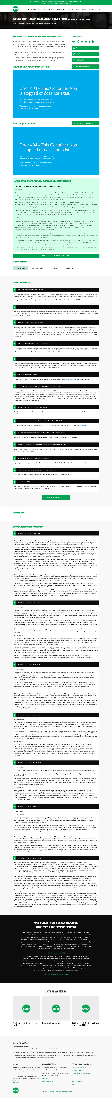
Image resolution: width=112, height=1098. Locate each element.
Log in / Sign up (77, 1)
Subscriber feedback (77, 1081)
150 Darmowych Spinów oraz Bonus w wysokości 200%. (85, 1024)
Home (28, 9)
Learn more (15, 1082)
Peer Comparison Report (84, 123)
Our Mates (33, 9)
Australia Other (30, 23)
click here (69, 379)
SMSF (39, 9)
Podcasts (84, 9)
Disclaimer (74, 1076)
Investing (51, 9)
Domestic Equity (21, 23)
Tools (78, 9)
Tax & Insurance (60, 9)
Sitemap (74, 1084)
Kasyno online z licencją (51, 1023)
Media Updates (81, 60)
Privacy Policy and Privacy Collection (81, 1073)
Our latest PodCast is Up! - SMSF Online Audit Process (56, 3)
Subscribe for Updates (83, 48)
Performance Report (82, 66)
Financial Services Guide (78, 1070)
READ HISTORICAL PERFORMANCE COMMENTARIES (56, 255)
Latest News (80, 54)
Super (45, 9)
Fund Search (70, 9)
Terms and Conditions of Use (79, 1067)
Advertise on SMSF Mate (48, 1081)
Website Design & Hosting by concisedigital (61, 1091)
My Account (92, 9)
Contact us (45, 1078)
